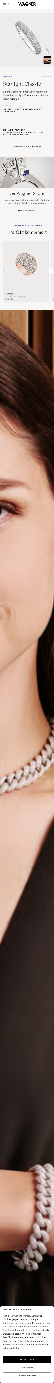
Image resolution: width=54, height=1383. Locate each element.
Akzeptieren (27, 1359)
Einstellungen (27, 1376)
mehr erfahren (27, 211)
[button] (50, 39)
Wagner (9, 293)
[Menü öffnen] (5, 4)
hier (18, 1348)
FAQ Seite (33, 132)
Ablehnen (27, 1368)
